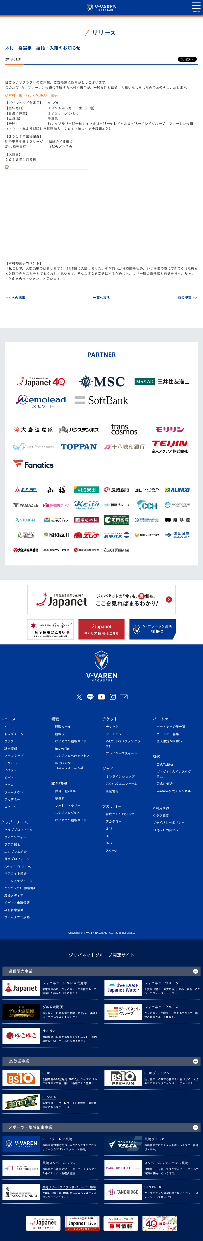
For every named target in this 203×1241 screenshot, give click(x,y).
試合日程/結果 (65, 791)
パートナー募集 (167, 734)
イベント (10, 770)
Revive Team (64, 748)
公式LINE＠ (164, 783)
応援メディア (13, 895)
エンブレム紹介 (15, 851)
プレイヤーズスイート (121, 753)
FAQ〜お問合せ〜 (165, 830)
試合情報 (10, 748)
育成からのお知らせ (120, 814)
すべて (9, 726)
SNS (156, 757)
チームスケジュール (18, 881)
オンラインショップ (120, 776)
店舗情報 (112, 791)
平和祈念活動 (14, 910)
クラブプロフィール (18, 830)
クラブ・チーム (14, 822)
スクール (10, 807)
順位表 (60, 798)
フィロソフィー (15, 837)
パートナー (163, 719)
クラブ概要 (12, 844)
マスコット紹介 (15, 873)
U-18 (109, 828)
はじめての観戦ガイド (71, 741)
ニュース (8, 719)
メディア (10, 777)
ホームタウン (13, 792)
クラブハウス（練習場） (20, 888)
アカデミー (12, 799)
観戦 (55, 719)
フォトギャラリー (67, 805)
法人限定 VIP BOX (169, 741)
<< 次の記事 (15, 297)
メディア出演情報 (17, 902)
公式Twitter (164, 764)
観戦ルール (63, 726)
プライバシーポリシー (169, 822)
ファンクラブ (14, 755)
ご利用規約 (161, 808)
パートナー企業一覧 (170, 726)
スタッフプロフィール (18, 866)
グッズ (8, 785)
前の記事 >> (187, 297)
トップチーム (13, 734)
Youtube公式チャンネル (173, 791)
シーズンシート (117, 734)
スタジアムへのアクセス (72, 755)
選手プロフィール (16, 859)
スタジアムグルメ (67, 812)
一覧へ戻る (101, 297)
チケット (10, 763)
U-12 (109, 843)
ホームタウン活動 (17, 917)
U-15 (109, 836)
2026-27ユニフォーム (121, 783)
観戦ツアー (63, 734)
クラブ (9, 741)
